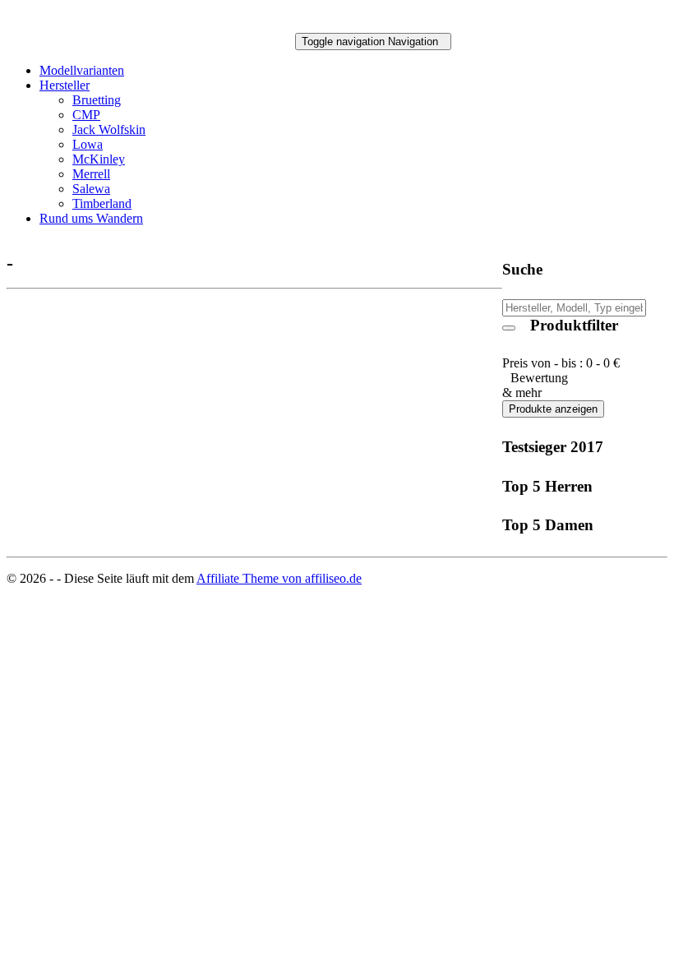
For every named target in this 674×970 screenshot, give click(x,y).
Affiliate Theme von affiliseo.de (279, 578)
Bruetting (96, 100)
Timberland (102, 203)
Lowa (87, 144)
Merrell (91, 174)
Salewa (91, 189)
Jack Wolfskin (108, 129)
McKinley (98, 159)
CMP (86, 115)
